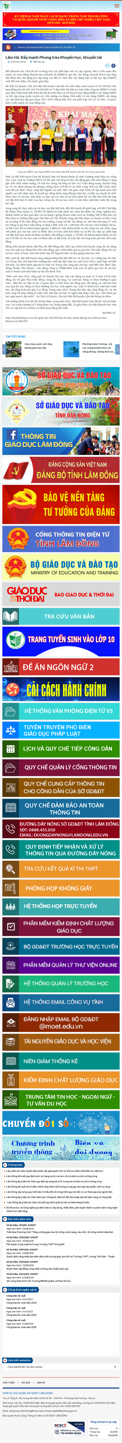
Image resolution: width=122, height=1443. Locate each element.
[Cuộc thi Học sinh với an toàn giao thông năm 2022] (61, 33)
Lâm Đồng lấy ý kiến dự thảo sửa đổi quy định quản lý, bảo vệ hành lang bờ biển (47, 1202)
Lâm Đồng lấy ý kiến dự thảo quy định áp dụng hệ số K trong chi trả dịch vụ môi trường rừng (54, 1181)
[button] (113, 66)
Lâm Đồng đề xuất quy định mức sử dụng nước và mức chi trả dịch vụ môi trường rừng (51, 1176)
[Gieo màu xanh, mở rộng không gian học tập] (13, 349)
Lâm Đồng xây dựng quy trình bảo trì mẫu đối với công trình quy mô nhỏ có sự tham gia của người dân (59, 1192)
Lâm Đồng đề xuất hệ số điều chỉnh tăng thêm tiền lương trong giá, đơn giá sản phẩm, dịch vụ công (58, 1186)
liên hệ (41, 1382)
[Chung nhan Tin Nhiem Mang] (69, 1428)
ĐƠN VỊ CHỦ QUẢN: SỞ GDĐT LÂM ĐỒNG (28, 1393)
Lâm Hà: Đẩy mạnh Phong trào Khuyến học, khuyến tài (46, 47)
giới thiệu (9, 1382)
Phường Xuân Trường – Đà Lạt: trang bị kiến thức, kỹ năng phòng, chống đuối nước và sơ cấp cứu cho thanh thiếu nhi (99, 348)
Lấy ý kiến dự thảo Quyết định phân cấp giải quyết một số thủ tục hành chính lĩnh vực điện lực (54, 1171)
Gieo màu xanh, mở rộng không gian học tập (38, 346)
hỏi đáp (25, 1382)
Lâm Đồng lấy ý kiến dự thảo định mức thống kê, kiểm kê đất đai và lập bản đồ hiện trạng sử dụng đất (59, 1197)
